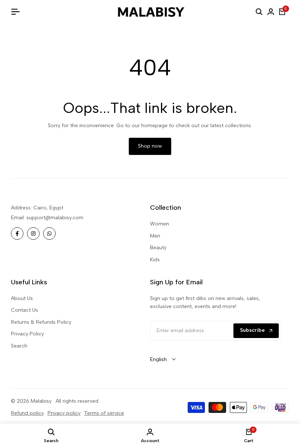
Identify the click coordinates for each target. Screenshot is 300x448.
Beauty (158, 247)
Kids (155, 260)
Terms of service (104, 413)
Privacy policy (64, 413)
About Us (22, 298)
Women (159, 224)
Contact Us (24, 310)
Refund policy (27, 413)
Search (19, 346)
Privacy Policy (27, 334)
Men (155, 236)
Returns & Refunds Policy (41, 322)
